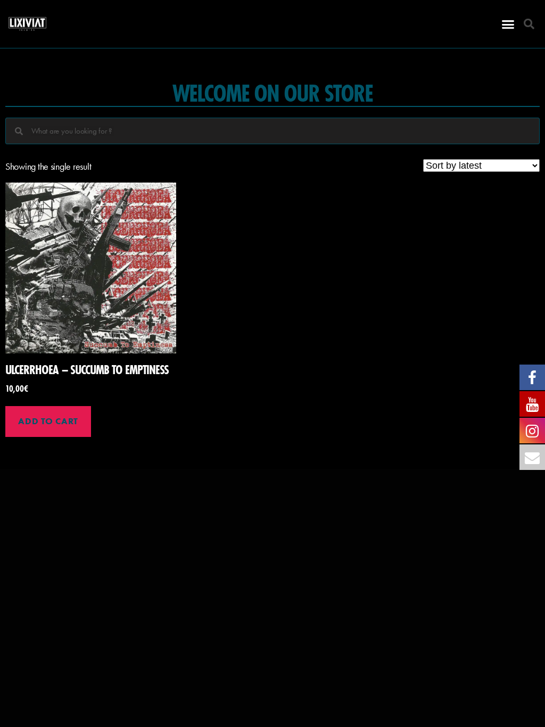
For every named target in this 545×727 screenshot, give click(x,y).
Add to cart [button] (48, 421)
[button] (508, 24)
